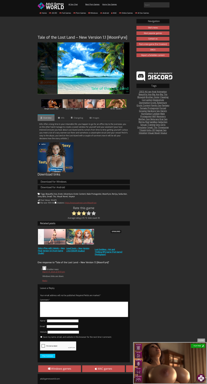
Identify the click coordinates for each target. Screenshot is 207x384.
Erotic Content (80, 194)
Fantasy (165, 105)
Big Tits (163, 94)
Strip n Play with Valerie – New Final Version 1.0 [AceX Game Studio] (51, 251)
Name (43, 321)
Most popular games (153, 33)
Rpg (147, 122)
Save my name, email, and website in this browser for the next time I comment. (77, 337)
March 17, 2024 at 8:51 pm (53, 272)
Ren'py (115, 194)
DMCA (152, 49)
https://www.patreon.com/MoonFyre (80, 203)
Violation (143, 133)
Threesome (163, 127)
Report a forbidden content (153, 55)
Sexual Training (147, 124)
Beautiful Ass (51, 194)
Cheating (164, 97)
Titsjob (142, 130)
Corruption (147, 100)
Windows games (60, 368)
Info (62, 118)
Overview (47, 118)
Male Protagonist (94, 194)
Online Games (127, 13)
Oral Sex (163, 119)
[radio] (74, 213)
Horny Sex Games (109, 4)
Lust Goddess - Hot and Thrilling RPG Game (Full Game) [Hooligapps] (108, 252)
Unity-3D (150, 130)
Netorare (154, 119)
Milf (154, 116)
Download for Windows (53, 181)
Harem (163, 111)
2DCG (141, 91)
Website (43, 332)
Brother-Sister (153, 97)
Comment (45, 300)
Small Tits (51, 196)
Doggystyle (158, 100)
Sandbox (154, 122)
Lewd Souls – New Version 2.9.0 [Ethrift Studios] (77, 249)
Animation (162, 91)
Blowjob (141, 97)
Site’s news (153, 27)
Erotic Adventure (65, 194)
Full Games (66, 13)
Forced (163, 108)
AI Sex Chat (73, 4)
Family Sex (156, 105)
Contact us (153, 38)
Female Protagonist (149, 108)
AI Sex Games (143, 13)
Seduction (122, 194)
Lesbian (156, 113)
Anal (154, 91)
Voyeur (72, 196)
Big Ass (155, 94)
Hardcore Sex (153, 111)
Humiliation (146, 113)
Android (105, 13)
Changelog (78, 118)
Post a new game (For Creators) (153, 44)
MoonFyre (106, 194)
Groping (143, 111)
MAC (114, 13)
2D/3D (54, 13)
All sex (148, 91)
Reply (44, 280)
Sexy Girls (42, 196)
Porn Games (81, 13)
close (201, 340)
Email (43, 326)
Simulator (142, 127)
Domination (144, 102)
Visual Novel (62, 196)
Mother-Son (144, 119)
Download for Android (53, 187)
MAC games (104, 368)
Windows (94, 13)
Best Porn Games (92, 4)
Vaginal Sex (161, 130)
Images (96, 118)
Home (44, 13)
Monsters (161, 116)
